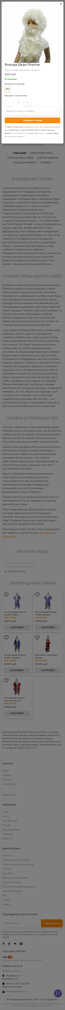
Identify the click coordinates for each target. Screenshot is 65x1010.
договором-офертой (15, 137)
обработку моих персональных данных (41, 127)
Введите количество (16, 96)
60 (7, 89)
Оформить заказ (32, 120)
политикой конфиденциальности (29, 133)
